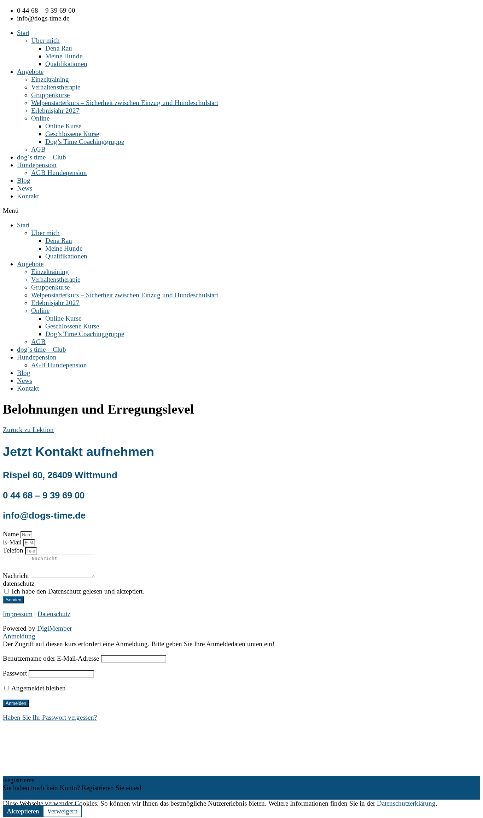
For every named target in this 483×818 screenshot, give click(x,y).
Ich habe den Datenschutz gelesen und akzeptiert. (78, 591)
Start (23, 32)
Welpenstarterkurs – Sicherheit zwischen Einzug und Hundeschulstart (124, 102)
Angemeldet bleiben (38, 688)
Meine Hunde (63, 56)
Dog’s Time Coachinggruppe (84, 141)
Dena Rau (58, 48)
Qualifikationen (66, 64)
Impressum (18, 614)
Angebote (30, 71)
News (24, 188)
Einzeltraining (50, 79)
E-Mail (13, 542)
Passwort (15, 673)
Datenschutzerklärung (406, 803)
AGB (38, 149)
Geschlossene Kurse (72, 134)
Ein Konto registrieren (33, 795)
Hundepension (37, 165)
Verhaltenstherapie (55, 87)
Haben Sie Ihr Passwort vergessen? (50, 717)
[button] (241, 211)
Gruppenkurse (50, 95)
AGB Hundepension (59, 172)
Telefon (14, 550)
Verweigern (62, 811)
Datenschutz (53, 614)
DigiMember (54, 628)
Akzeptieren (23, 811)
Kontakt (28, 196)
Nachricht (17, 575)
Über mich (45, 40)
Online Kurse (63, 126)
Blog (23, 180)
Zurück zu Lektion (28, 429)
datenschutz (18, 583)
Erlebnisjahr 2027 (55, 110)
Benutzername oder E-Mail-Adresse (51, 658)
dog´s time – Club (41, 157)
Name (12, 534)
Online (40, 118)
